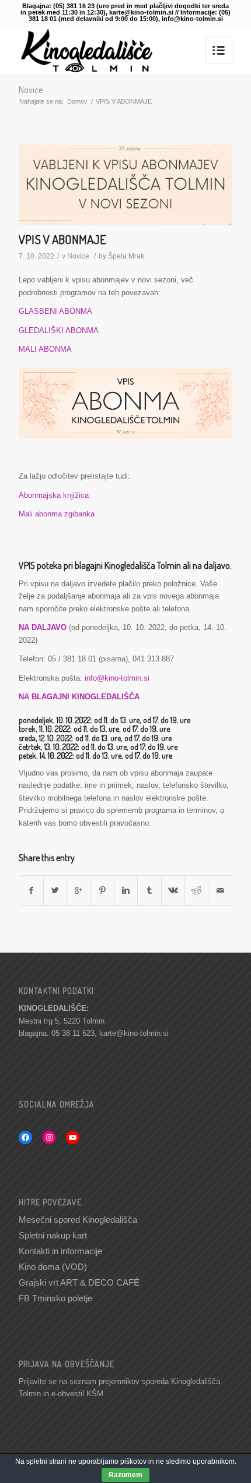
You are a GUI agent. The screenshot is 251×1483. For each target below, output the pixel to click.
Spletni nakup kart (53, 1235)
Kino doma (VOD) (53, 1267)
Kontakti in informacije (60, 1251)
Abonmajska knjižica (54, 495)
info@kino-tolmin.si (117, 678)
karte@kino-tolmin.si (134, 1033)
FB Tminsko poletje (55, 1298)
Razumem (125, 1475)
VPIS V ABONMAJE (62, 239)
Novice (31, 89)
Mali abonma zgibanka (57, 513)
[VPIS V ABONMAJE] (125, 184)
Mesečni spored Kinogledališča (78, 1219)
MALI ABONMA (45, 349)
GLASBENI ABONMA (55, 311)
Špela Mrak (126, 256)
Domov (77, 101)
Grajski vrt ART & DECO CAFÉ (79, 1282)
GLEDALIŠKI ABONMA (59, 330)
